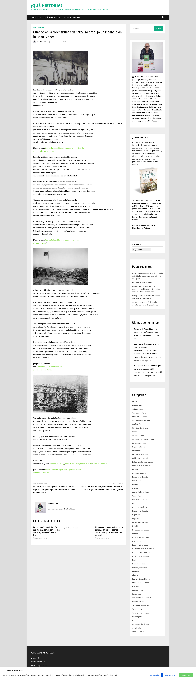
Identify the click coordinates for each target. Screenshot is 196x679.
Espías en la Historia (140, 477)
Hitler (134, 503)
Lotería (135, 533)
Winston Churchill (138, 632)
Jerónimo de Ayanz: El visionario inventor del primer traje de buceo (148, 335)
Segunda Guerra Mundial (141, 598)
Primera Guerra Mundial (141, 579)
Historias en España (139, 499)
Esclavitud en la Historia (141, 465)
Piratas (135, 575)
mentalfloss (70, 464)
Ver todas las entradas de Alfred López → (62, 509)
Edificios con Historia (140, 458)
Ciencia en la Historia (140, 428)
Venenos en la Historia (140, 624)
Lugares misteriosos (140, 545)
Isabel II (135, 526)
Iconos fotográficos (140, 507)
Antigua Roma (137, 409)
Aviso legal (36, 17)
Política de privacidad (71, 17)
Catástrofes (136, 424)
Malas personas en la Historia (143, 549)
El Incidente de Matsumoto (142, 282)
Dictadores (136, 450)
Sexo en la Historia (139, 601)
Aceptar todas (186, 675)
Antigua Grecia (137, 405)
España (135, 469)
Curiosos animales (139, 443)
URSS (134, 620)
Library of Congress (99, 464)
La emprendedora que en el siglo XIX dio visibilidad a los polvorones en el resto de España (147, 276)
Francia (135, 488)
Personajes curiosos (140, 567)
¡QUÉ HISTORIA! (46, 5)
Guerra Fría (136, 496)
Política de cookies (52, 17)
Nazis (134, 560)
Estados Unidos (138, 481)
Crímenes (135, 432)
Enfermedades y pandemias (143, 462)
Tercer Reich (137, 609)
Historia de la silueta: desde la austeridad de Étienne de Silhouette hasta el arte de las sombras (146, 289)
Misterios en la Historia (141, 552)
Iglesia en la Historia (140, 511)
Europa (135, 484)
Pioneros (135, 571)
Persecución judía (139, 564)
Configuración (154, 675)
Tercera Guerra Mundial (141, 613)
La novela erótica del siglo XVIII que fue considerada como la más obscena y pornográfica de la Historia (46, 531)
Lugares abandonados (140, 537)
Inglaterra (136, 515)
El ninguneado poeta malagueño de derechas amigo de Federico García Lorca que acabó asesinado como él (109, 531)
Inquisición (136, 518)
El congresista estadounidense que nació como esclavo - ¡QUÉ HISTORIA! (147, 368)
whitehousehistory (57, 464)
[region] (98, 673)
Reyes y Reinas (138, 590)
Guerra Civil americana (140, 492)
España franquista (139, 473)
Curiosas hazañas (138, 435)
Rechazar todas (170, 675)
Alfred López (43, 42)
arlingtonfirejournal (83, 464)
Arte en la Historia (139, 413)
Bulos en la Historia (139, 416)
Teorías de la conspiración (142, 605)
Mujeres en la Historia (140, 556)
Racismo (135, 586)
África (134, 401)
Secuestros (136, 594)
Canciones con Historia (141, 420)
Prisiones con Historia (140, 582)
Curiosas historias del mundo (143, 439)
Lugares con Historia (140, 541)
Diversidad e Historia (140, 454)
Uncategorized (38, 28)
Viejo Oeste (136, 628)
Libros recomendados (140, 530)
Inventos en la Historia (140, 522)
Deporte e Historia (139, 447)
